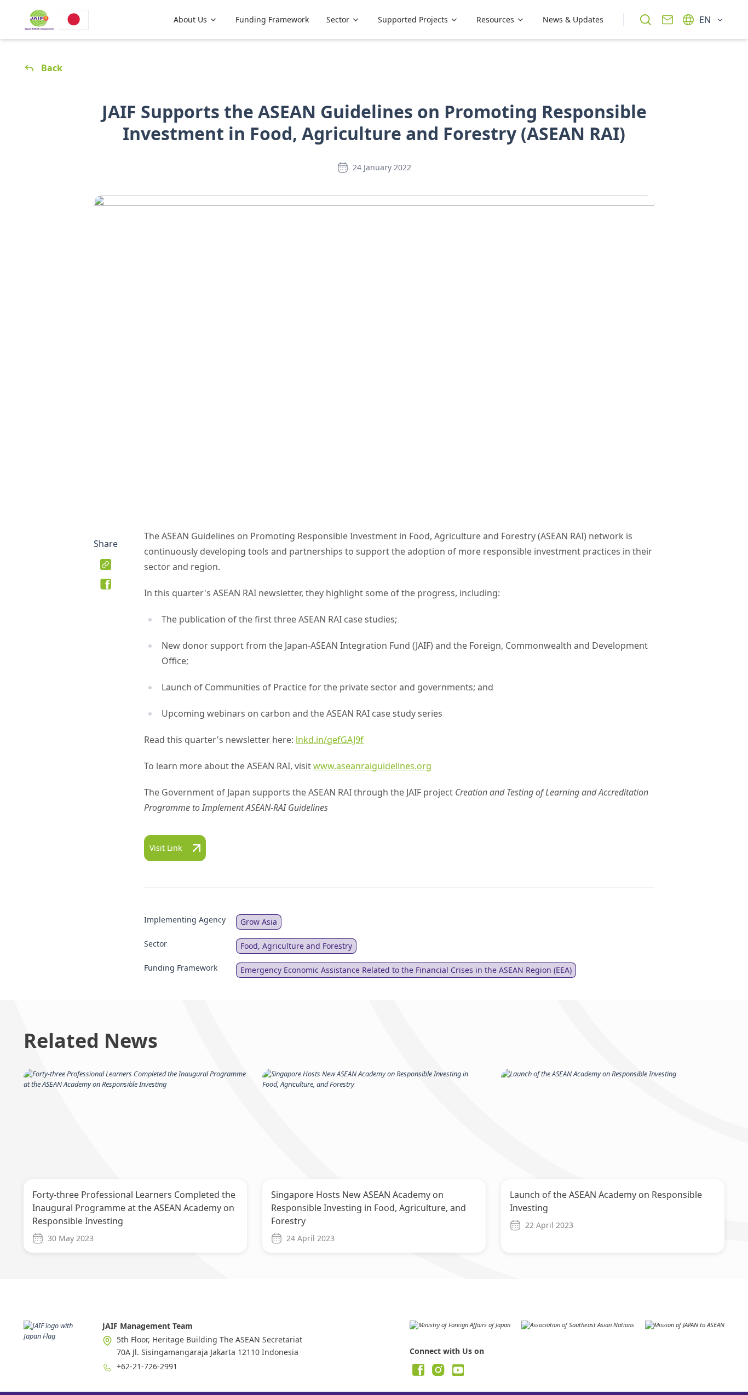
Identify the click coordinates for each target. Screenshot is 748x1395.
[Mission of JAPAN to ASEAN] (684, 1329)
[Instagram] (438, 1370)
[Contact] (667, 20)
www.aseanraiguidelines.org (372, 766)
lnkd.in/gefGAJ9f (330, 740)
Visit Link (165, 848)
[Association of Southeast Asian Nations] (577, 1329)
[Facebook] (418, 1370)
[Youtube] (458, 1370)
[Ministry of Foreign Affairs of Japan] (460, 1329)
